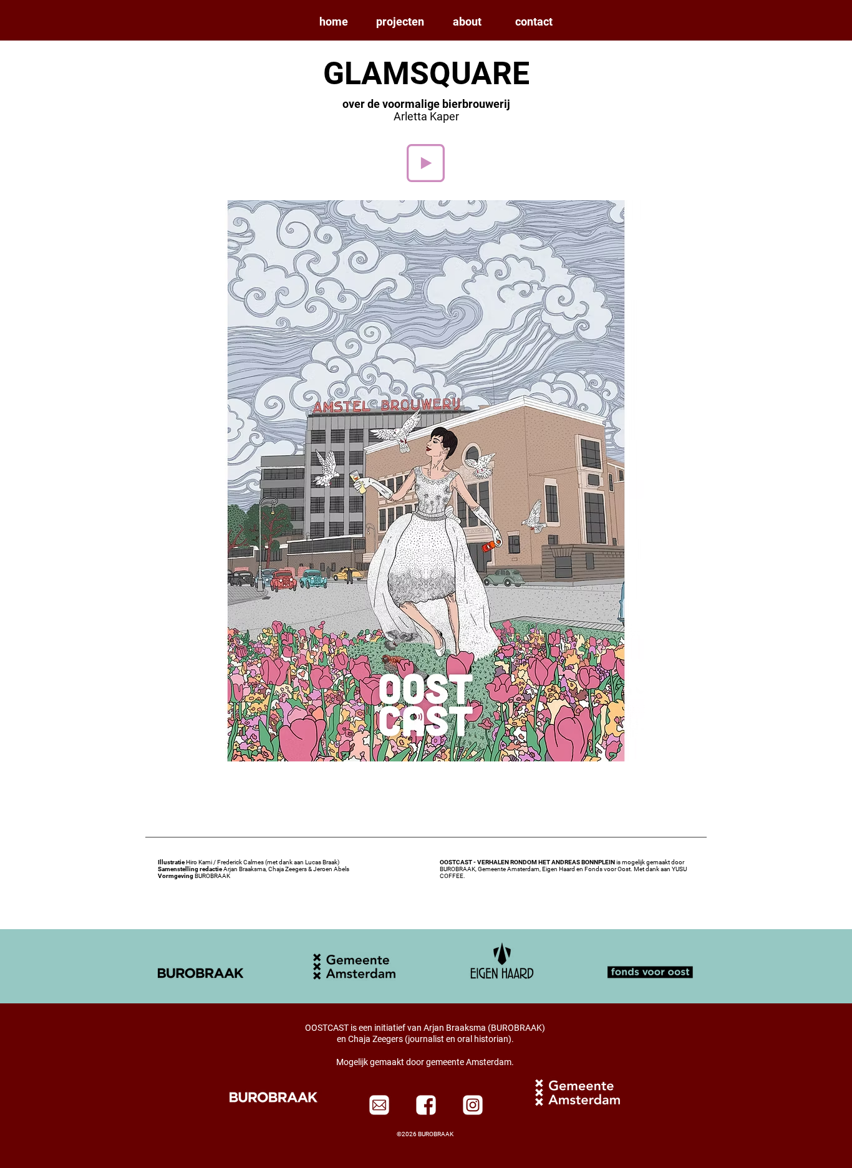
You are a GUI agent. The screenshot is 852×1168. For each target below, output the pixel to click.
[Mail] (379, 1105)
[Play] (426, 163)
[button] (400, 21)
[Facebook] (426, 1105)
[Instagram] (472, 1105)
